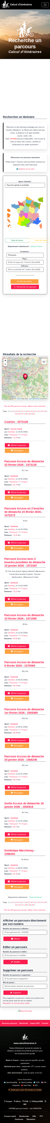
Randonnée (24, 1116)
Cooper (9, 1101)
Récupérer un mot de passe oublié (16, 1003)
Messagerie (18, 451)
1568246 (31, 759)
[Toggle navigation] (45, 4)
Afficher (16, 939)
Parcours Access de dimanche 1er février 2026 (24, 711)
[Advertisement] (25, 88)
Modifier (16, 962)
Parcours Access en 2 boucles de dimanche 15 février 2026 (24, 510)
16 (19, 414)
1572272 (9, 515)
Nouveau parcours (9, 1023)
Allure (18, 1101)
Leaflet (18, 399)
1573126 (22, 421)
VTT (41, 1116)
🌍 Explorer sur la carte (25, 169)
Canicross (19, 1119)
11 (35, 411)
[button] (25, 376)
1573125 (31, 464)
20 (33, 414)
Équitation (31, 1119)
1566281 (9, 853)
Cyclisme (14, 476)
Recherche (23, 1023)
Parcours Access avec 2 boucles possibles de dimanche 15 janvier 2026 (24, 562)
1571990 (31, 618)
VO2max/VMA (37, 1101)
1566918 (27, 806)
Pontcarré (13, 435)
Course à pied (16, 429)
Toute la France (17, 240)
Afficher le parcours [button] (18, 445)
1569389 (32, 712)
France (24, 435)
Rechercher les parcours (26, 287)
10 (32, 411)
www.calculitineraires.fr (25, 1043)
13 (42, 411)
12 (38, 411)
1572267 (31, 565)
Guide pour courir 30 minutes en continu (26, 1090)
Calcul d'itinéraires (20, 4)
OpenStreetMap (34, 399)
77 (20, 435)
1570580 (29, 665)
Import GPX (35, 1023)
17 (23, 414)
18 (26, 414)
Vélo (34, 1116)
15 (16, 414)
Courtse (9, 421)
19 (30, 414)
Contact (45, 1023)
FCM (26, 1101)
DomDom (11, 432)
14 (45, 411)
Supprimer (16, 993)
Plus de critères (25, 281)
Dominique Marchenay (19, 850)
